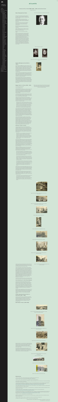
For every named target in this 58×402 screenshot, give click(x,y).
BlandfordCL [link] (4, 21)
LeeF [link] (3, 48)
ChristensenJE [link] (4, 23)
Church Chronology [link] (4, 10)
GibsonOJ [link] (3, 34)
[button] (57, 1)
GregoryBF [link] (4, 37)
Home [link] (2, 8)
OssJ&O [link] (3, 64)
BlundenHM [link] (4, 22)
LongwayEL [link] (4, 50)
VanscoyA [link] (3, 61)
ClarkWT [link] (3, 25)
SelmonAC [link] (3, 58)
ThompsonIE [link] (4, 60)
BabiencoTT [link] (4, 20)
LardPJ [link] (3, 46)
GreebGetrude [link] (4, 36)
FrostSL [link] (3, 33)
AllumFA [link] (3, 13)
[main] (32, 3)
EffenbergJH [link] (4, 32)
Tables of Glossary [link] (4, 71)
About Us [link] (2, 9)
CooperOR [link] (3, 26)
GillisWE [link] (3, 35)
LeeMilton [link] (3, 49)
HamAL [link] (3, 38)
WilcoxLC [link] (3, 63)
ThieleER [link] (3, 59)
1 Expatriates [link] (4, 12)
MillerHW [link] (3, 51)
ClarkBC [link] (3, 24)
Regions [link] (2, 70)
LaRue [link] (3, 47)
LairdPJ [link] (3, 45)
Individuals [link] (3, 11)
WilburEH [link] (3, 62)
